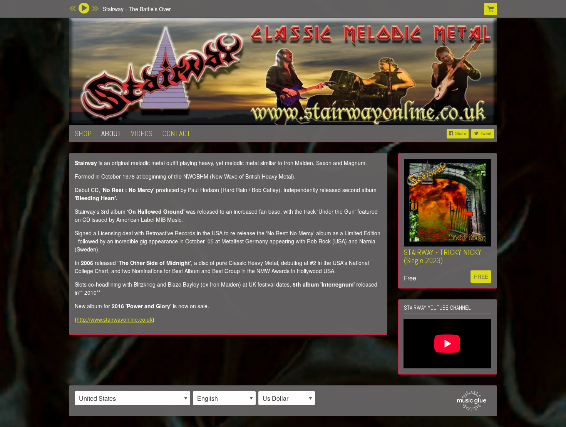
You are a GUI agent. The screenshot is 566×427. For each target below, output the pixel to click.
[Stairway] (283, 70)
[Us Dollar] (286, 398)
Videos (141, 133)
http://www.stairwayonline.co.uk (114, 319)
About (111, 133)
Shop (83, 133)
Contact (176, 133)
